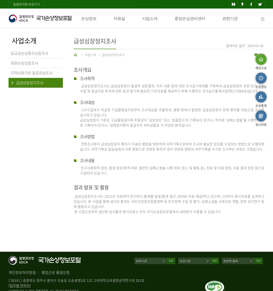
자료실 (119, 18)
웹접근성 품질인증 (55, 272)
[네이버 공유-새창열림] (233, 4)
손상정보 (88, 18)
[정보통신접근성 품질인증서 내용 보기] (215, 283)
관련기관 (230, 18)
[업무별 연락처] (20, 285)
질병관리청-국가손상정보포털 (40, 18)
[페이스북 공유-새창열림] (251, 4)
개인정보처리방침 (22, 272)
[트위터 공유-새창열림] (260, 4)
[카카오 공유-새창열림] (242, 4)
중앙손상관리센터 (189, 18)
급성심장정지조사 (113, 55)
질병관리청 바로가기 (26, 4)
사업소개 (149, 18)
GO (171, 260)
